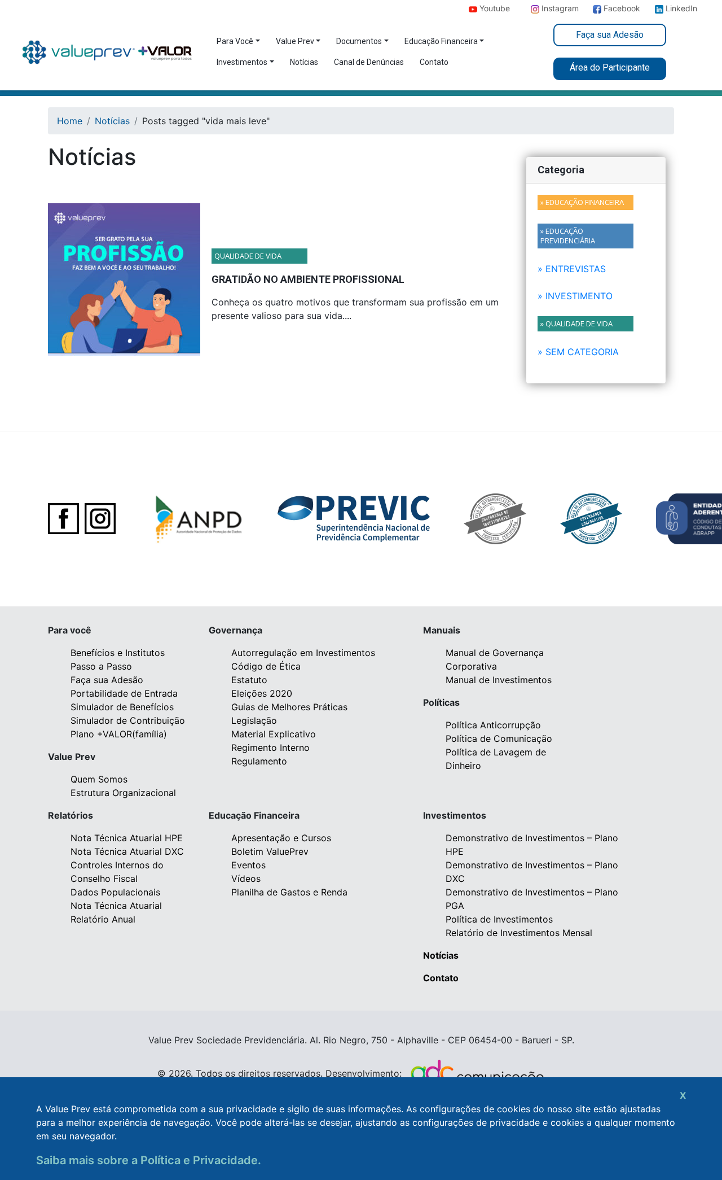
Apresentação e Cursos (281, 838)
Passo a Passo (101, 666)
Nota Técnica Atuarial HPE (127, 838)
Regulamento (259, 761)
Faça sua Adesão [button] (610, 34)
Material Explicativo (273, 734)
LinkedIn (680, 8)
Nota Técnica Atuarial (116, 905)
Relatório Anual (103, 919)
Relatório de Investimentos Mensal (519, 932)
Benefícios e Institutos (118, 652)
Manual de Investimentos (499, 679)
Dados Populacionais (115, 892)
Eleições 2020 (261, 693)
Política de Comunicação (499, 738)
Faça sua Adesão (107, 679)
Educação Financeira (441, 41)
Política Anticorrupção (493, 725)
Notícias (304, 62)
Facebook (603, 8)
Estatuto (249, 679)
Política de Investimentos (499, 919)
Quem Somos (99, 779)
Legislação (254, 720)
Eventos (248, 865)
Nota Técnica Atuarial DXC (127, 851)
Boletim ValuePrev (270, 851)
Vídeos (246, 878)
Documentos (359, 41)
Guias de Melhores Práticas (289, 707)
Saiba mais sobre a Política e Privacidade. (148, 1160)
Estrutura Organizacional (123, 792)
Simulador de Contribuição (128, 720)
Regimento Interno (270, 747)
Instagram (541, 8)
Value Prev (295, 41)
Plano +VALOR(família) (119, 734)
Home (69, 120)
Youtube (479, 8)
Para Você (235, 41)
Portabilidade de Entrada (124, 693)
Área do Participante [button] (610, 67)
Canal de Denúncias (369, 62)
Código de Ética (266, 666)
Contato (434, 62)
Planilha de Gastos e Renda (289, 892)
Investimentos (242, 62)
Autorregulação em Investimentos (303, 652)
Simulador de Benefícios (122, 707)
